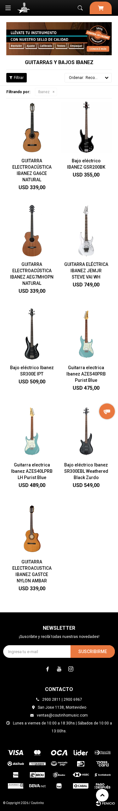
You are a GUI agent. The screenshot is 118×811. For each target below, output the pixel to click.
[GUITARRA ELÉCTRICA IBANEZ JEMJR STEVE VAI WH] (86, 230)
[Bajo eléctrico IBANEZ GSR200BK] (86, 127)
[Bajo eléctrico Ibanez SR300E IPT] (32, 334)
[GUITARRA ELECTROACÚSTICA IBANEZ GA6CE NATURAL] (32, 127)
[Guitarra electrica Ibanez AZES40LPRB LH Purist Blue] (32, 431)
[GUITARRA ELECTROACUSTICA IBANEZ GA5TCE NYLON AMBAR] (32, 528)
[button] (80, 8)
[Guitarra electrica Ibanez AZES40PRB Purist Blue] (86, 334)
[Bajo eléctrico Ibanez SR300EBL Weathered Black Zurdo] (86, 431)
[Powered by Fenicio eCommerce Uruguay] (105, 803)
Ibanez (44, 92)
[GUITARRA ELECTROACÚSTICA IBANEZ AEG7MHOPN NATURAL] (32, 230)
